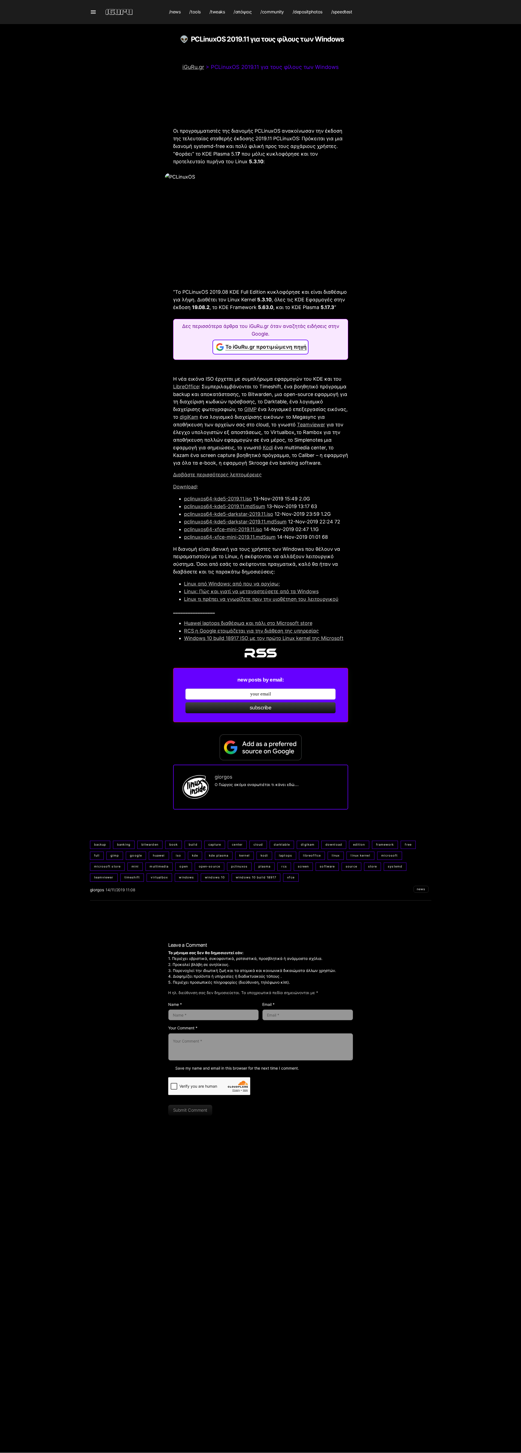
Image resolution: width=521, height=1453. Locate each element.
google (136, 855)
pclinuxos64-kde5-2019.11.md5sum (224, 506)
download (333, 844)
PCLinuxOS (239, 866)
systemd (395, 866)
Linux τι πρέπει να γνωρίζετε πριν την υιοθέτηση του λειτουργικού (261, 599)
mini (135, 866)
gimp (114, 855)
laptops (285, 855)
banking (123, 844)
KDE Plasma (218, 855)
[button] (93, 12)
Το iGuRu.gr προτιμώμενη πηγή (266, 347)
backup (100, 844)
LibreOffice (186, 386)
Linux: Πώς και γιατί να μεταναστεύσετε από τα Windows (251, 591)
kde (195, 855)
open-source (209, 866)
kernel (244, 855)
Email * (268, 1004)
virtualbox (159, 877)
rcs (284, 866)
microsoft (389, 855)
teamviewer (103, 877)
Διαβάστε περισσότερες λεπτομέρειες (217, 474)
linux (336, 855)
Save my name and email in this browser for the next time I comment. (237, 1068)
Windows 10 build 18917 (256, 877)
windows (186, 877)
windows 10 (215, 877)
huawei (159, 855)
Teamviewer (311, 424)
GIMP (250, 409)
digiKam (189, 417)
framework (385, 844)
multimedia (159, 866)
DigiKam (308, 844)
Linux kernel (360, 855)
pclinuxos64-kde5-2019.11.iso (218, 499)
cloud (258, 844)
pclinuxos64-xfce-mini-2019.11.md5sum (230, 537)
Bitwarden (149, 844)
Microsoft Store (107, 866)
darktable (282, 844)
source (351, 866)
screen (303, 866)
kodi (264, 855)
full (97, 855)
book (173, 844)
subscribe (260, 708)
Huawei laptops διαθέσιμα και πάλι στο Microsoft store (248, 623)
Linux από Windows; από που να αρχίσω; (232, 584)
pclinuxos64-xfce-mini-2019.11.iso (223, 529)
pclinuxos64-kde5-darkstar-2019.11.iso (228, 514)
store (372, 866)
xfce (290, 877)
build (193, 844)
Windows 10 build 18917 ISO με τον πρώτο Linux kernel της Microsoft (264, 638)
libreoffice (312, 855)
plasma (264, 866)
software (327, 866)
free (408, 844)
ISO (178, 855)
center (237, 844)
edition (359, 844)
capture (214, 844)
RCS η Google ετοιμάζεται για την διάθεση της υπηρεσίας (251, 631)
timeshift (132, 877)
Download (185, 487)
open (183, 866)
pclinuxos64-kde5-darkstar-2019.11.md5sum (235, 522)
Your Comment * (182, 1028)
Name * (175, 1004)
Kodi (268, 447)
